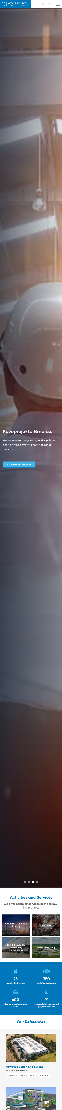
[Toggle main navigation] (58, 4)
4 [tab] (37, 882)
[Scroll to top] (55, 1103)
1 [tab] (25, 882)
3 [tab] (33, 882)
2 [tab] (29, 882)
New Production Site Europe (25, 1067)
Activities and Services (19, 464)
